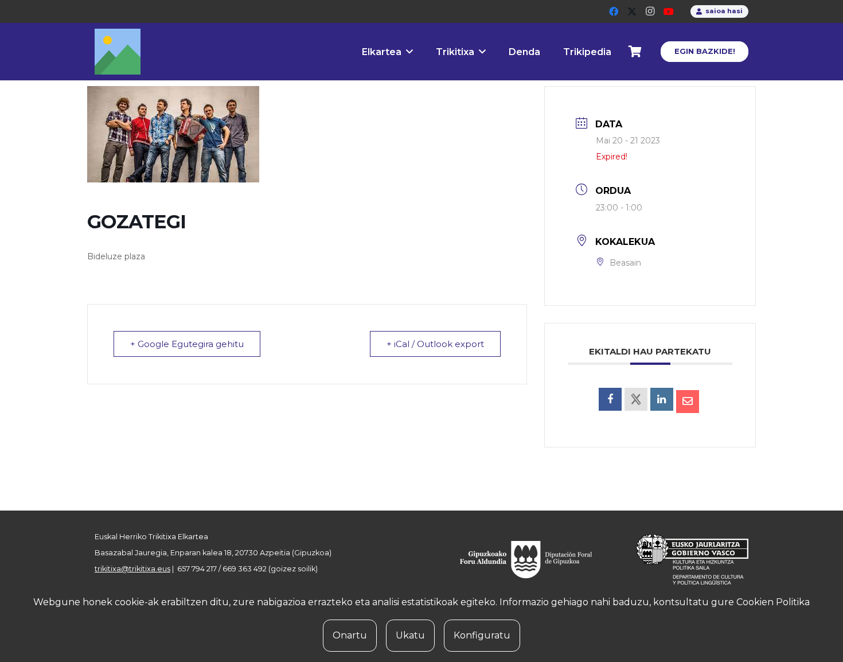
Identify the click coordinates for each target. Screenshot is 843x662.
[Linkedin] (661, 399)
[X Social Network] (636, 399)
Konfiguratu (482, 635)
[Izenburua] (117, 52)
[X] (632, 11)
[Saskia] (635, 51)
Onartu (350, 635)
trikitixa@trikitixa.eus (132, 568)
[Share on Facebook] (610, 399)
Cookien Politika (773, 602)
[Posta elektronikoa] (687, 401)
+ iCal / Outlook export (435, 343)
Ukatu (410, 635)
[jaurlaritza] (683, 559)
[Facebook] (613, 11)
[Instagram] (650, 11)
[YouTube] (668, 11)
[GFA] (534, 559)
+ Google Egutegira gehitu (187, 343)
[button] (409, 51)
